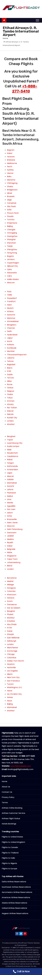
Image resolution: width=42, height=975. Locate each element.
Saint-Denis (12, 522)
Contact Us (7, 792)
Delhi (9, 331)
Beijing (10, 226)
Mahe (9, 552)
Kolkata (10, 344)
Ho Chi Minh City (14, 694)
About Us (6, 786)
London (10, 421)
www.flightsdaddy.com (20, 766)
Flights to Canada (10, 847)
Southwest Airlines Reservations (16, 887)
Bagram (10, 150)
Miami (9, 674)
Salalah (10, 479)
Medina (10, 539)
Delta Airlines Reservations (14, 881)
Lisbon (10, 512)
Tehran (10, 361)
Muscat (10, 476)
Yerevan (11, 156)
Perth (9, 166)
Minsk (9, 193)
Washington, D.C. (14, 687)
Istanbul (10, 424)
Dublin (10, 374)
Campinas (11, 203)
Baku (9, 176)
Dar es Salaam (13, 608)
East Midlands (13, 637)
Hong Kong (12, 252)
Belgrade (11, 549)
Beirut (9, 565)
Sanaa (10, 697)
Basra (9, 368)
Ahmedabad (12, 321)
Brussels (10, 196)
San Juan (11, 509)
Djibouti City (12, 266)
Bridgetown (12, 189)
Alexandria (12, 272)
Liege (9, 199)
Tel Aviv (10, 377)
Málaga (10, 584)
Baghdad (11, 364)
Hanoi (9, 690)
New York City (13, 677)
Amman (10, 401)
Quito (9, 269)
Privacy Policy (8, 797)
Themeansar (22, 945)
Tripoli (10, 439)
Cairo (9, 276)
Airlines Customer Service (13, 813)
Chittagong (12, 183)
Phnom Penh (13, 213)
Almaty (10, 404)
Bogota (10, 256)
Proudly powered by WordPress (14, 943)
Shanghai (11, 239)
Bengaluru (11, 324)
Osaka (10, 394)
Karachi (10, 486)
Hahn (9, 304)
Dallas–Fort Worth (15, 661)
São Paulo (11, 206)
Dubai (9, 631)
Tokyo (10, 397)
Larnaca (10, 259)
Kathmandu (12, 466)
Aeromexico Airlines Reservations (17, 892)
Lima (9, 499)
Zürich (10, 601)
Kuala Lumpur (13, 446)
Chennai (11, 328)
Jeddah (10, 536)
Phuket (10, 614)
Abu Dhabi (11, 624)
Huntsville (11, 667)
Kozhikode (11, 348)
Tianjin (10, 246)
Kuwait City (12, 417)
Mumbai (10, 351)
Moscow (11, 282)
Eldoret (10, 411)
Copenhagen (13, 262)
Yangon (10, 463)
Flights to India (8, 858)
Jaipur (10, 338)
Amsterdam (12, 469)
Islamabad (12, 483)
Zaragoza (11, 588)
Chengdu (11, 229)
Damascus (12, 604)
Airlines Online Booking (12, 808)
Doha (9, 516)
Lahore (10, 489)
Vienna (10, 173)
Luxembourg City (14, 443)
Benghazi (11, 436)
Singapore (11, 555)
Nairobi (10, 414)
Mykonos (11, 318)
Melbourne (12, 163)
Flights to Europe (9, 868)
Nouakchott (12, 453)
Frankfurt (11, 301)
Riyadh (10, 542)
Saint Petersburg (14, 529)
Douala (10, 216)
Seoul (9, 700)
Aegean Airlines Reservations (15, 913)
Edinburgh (11, 641)
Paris (9, 291)
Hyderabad (12, 334)
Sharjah (10, 634)
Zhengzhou (12, 249)
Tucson (10, 684)
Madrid (10, 581)
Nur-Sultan (12, 407)
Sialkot (10, 496)
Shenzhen (11, 243)
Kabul (9, 153)
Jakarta (10, 357)
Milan (9, 381)
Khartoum (11, 594)
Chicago (11, 654)
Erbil (9, 371)
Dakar (10, 546)
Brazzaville (12, 519)
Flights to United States (12, 836)
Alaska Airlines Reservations (14, 902)
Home (5, 38)
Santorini (11, 314)
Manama (11, 179)
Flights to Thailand (10, 852)
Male (9, 449)
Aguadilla (11, 506)
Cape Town (12, 559)
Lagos (9, 472)
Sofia (9, 209)
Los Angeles (12, 670)
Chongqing (12, 232)
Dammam (11, 532)
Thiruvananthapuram (17, 354)
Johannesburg (13, 562)
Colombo (11, 591)
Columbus (11, 657)
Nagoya (10, 391)
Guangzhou (12, 236)
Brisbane (11, 160)
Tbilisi (9, 294)
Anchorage (12, 651)
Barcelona (11, 578)
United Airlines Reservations (14, 908)
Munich (10, 308)
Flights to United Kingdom (13, 842)
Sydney (10, 169)
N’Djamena (12, 223)
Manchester (12, 647)
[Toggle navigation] (37, 20)
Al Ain (9, 627)
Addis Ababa (13, 279)
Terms (5, 802)
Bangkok (11, 611)
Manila (10, 502)
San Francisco (13, 680)
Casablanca (12, 456)
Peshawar (11, 492)
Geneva (10, 597)
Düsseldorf (12, 298)
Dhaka (10, 186)
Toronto (10, 219)
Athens (10, 311)
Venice (10, 387)
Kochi (9, 341)
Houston (11, 664)
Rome (9, 384)
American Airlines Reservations (16, 897)
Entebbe (11, 621)
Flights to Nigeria (9, 863)
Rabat (10, 459)
